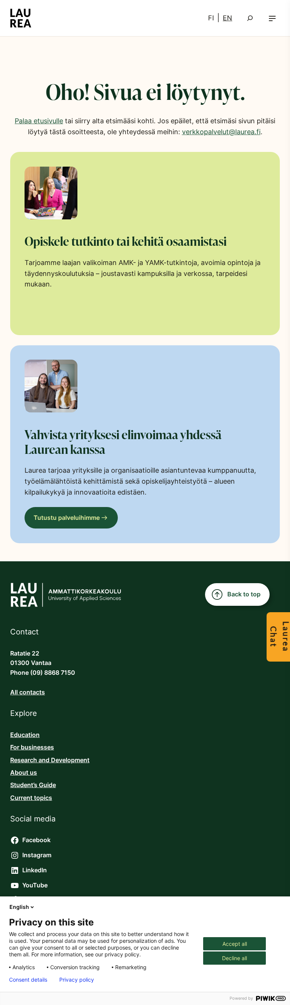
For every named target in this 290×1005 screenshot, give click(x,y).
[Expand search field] (250, 18)
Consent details (28, 980)
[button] (272, 18)
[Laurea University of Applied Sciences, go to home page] (20, 18)
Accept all (234, 944)
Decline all (234, 958)
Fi (211, 18)
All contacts (27, 692)
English (19, 907)
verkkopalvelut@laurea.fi (221, 132)
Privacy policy (76, 980)
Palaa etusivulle (39, 121)
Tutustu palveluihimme (67, 517)
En (227, 18)
